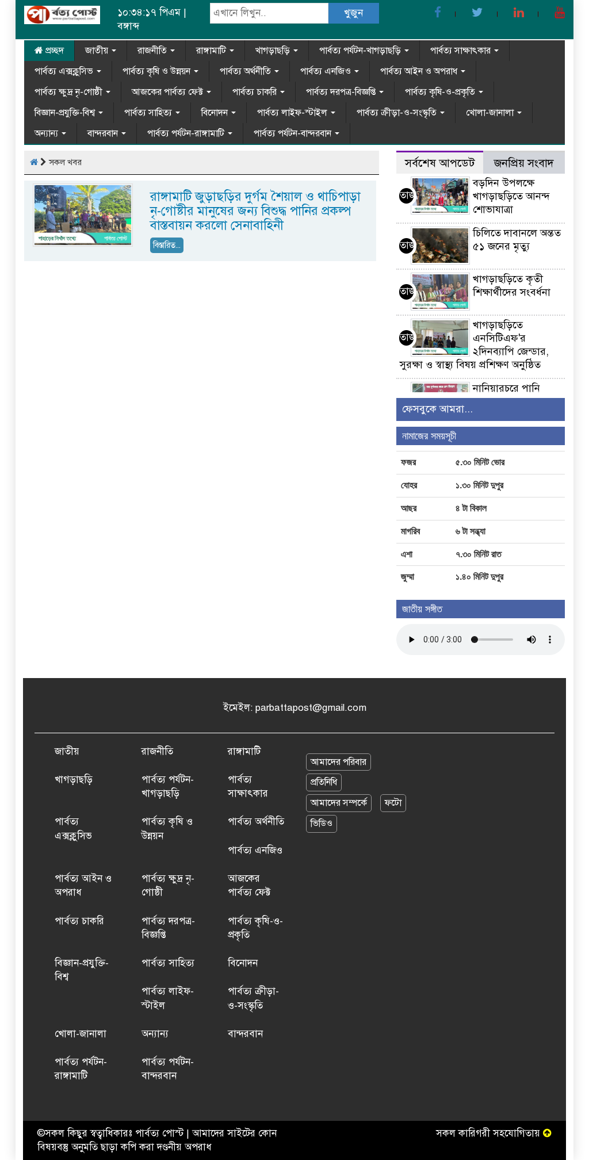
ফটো (393, 803)
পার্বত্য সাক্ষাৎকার (461, 50)
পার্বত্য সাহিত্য (149, 112)
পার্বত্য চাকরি (255, 92)
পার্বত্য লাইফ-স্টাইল (293, 112)
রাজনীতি (153, 50)
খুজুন (353, 13)
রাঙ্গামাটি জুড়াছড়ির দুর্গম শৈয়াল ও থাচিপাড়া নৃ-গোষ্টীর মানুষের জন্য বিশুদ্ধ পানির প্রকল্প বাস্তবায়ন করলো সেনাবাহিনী (255, 211)
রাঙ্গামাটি (212, 50)
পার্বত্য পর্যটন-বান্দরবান (294, 133)
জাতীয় (97, 50)
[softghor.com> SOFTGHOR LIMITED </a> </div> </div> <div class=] (547, 1133)
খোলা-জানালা (491, 112)
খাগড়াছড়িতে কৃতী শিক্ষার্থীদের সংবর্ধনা (511, 285)
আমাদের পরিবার (338, 762)
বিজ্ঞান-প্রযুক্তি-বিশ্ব (66, 112)
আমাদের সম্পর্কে (339, 803)
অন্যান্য (47, 133)
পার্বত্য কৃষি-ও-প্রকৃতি (441, 92)
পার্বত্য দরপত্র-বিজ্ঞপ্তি (342, 92)
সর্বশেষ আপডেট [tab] (440, 163)
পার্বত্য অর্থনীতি (246, 71)
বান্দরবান (103, 133)
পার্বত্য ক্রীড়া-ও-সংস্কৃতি (398, 112)
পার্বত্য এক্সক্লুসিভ (65, 71)
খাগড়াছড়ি (273, 50)
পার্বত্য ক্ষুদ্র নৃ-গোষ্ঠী (70, 92)
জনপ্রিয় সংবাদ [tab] (524, 163)
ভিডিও (321, 823)
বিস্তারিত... (167, 245)
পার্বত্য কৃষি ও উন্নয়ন (158, 71)
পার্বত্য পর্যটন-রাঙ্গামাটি (187, 133)
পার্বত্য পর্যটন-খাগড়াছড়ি (361, 50)
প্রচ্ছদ (53, 50)
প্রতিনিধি (324, 782)
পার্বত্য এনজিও (326, 71)
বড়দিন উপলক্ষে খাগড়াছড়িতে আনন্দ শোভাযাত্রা (511, 196)
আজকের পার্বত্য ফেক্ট (168, 92)
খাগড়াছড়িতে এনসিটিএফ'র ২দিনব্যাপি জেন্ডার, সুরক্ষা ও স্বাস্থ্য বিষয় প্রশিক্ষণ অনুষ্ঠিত (474, 345)
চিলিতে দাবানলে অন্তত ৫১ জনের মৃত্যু (517, 239)
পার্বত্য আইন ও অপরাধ (420, 71)
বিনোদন (215, 112)
